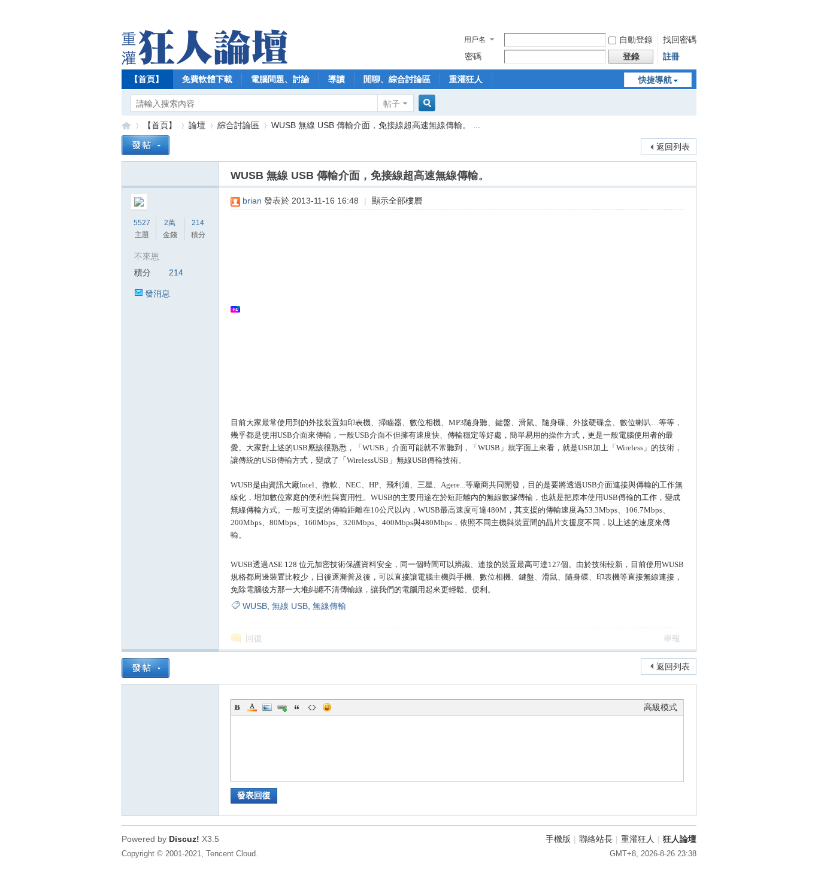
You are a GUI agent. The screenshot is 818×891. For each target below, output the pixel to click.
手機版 (558, 839)
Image (267, 707)
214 (198, 223)
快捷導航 (655, 79)
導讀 (336, 79)
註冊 (671, 56)
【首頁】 (146, 79)
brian (252, 200)
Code (312, 707)
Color (252, 707)
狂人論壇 (679, 839)
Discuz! (184, 839)
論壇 (197, 125)
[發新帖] (145, 145)
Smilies (327, 707)
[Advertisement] (451, 309)
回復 (254, 638)
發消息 (157, 293)
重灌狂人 (466, 79)
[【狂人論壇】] (204, 61)
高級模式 (660, 707)
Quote (297, 707)
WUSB (255, 606)
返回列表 (673, 146)
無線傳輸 (329, 606)
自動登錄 (636, 39)
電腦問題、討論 (280, 79)
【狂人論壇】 (126, 125)
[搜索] (425, 103)
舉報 (672, 638)
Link (282, 707)
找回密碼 (679, 39)
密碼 (473, 56)
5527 (142, 223)
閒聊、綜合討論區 (397, 79)
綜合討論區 (238, 125)
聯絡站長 (596, 839)
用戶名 (475, 39)
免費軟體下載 (207, 79)
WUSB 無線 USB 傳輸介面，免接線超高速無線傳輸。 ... (375, 125)
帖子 (391, 103)
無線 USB (290, 606)
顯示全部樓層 (397, 200)
